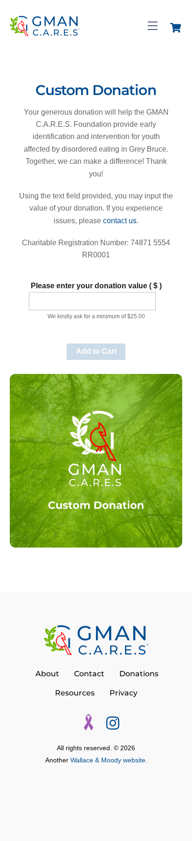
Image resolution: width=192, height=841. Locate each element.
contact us (120, 221)
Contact (89, 673)
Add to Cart (96, 351)
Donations (138, 673)
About (47, 673)
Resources (75, 692)
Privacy (123, 692)
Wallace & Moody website (107, 760)
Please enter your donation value (96, 286)
